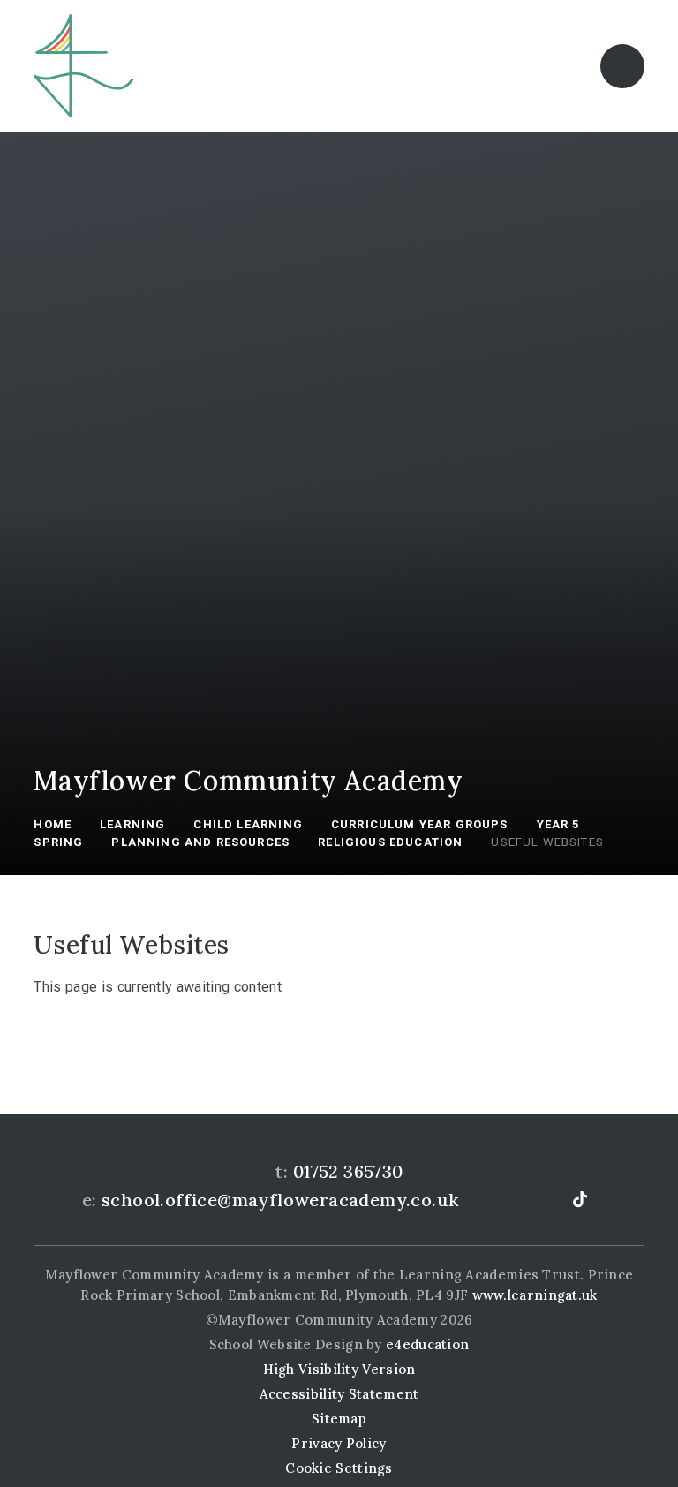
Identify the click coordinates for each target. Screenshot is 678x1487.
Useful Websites (547, 842)
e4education (427, 1344)
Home (53, 824)
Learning (132, 824)
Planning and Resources (200, 842)
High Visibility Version (339, 1369)
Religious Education (390, 842)
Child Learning (247, 824)
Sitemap (339, 1418)
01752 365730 (348, 1171)
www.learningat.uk (535, 1295)
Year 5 (558, 824)
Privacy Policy (338, 1443)
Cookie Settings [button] (339, 1468)
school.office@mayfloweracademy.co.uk (280, 1200)
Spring (58, 842)
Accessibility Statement (339, 1393)
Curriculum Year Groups (419, 824)
